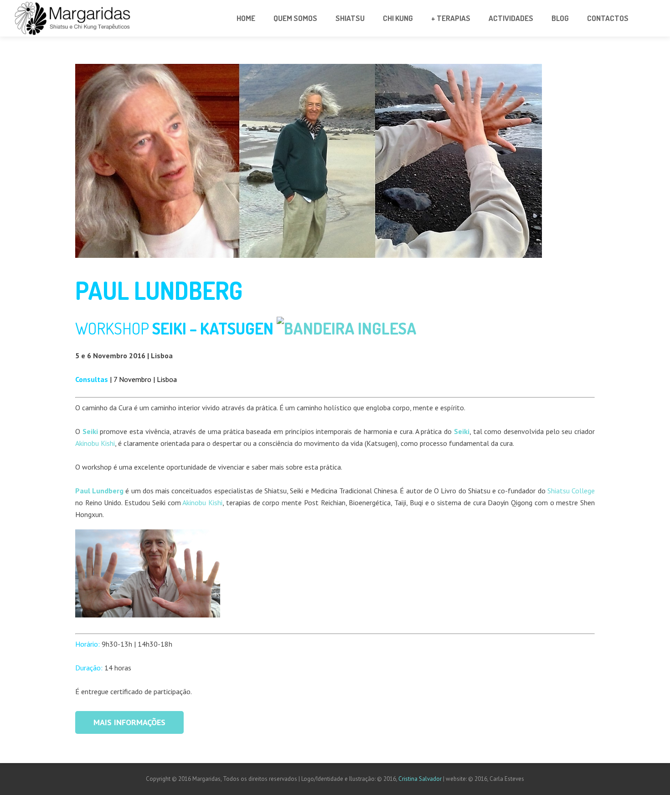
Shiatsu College (571, 490)
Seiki (461, 431)
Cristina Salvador (420, 779)
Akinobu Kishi (95, 443)
